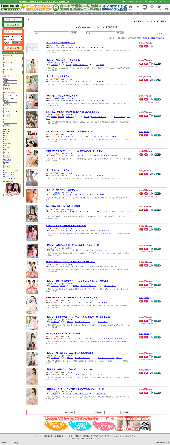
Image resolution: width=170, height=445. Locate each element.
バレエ (6, 145)
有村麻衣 (61, 117)
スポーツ (6, 149)
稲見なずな (54, 211)
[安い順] (150, 38)
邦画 (5, 119)
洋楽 (5, 135)
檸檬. (69, 211)
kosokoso (114, 156)
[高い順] (155, 38)
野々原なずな (55, 302)
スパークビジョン (119, 117)
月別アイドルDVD (9, 172)
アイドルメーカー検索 (11, 170)
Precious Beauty (103, 302)
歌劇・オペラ (8, 143)
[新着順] (145, 38)
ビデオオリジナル (9, 147)
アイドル (68, 47)
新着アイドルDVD (9, 174)
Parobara (114, 136)
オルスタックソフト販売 (101, 136)
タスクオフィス (101, 374)
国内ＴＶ (6, 131)
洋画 (5, 108)
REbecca (119, 338)
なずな (53, 136)
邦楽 (5, 137)
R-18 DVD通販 (8, 181)
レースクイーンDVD (10, 176)
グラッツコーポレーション (106, 338)
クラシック (7, 141)
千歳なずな (54, 47)
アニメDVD (7, 133)
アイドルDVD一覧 (9, 178)
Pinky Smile (100, 47)
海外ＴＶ (6, 129)
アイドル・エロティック (80, 47)
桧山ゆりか (69, 117)
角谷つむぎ (63, 211)
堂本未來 (54, 117)
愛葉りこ (62, 266)
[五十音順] (161, 38)
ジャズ (6, 139)
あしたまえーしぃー (102, 230)
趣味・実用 (7, 160)
